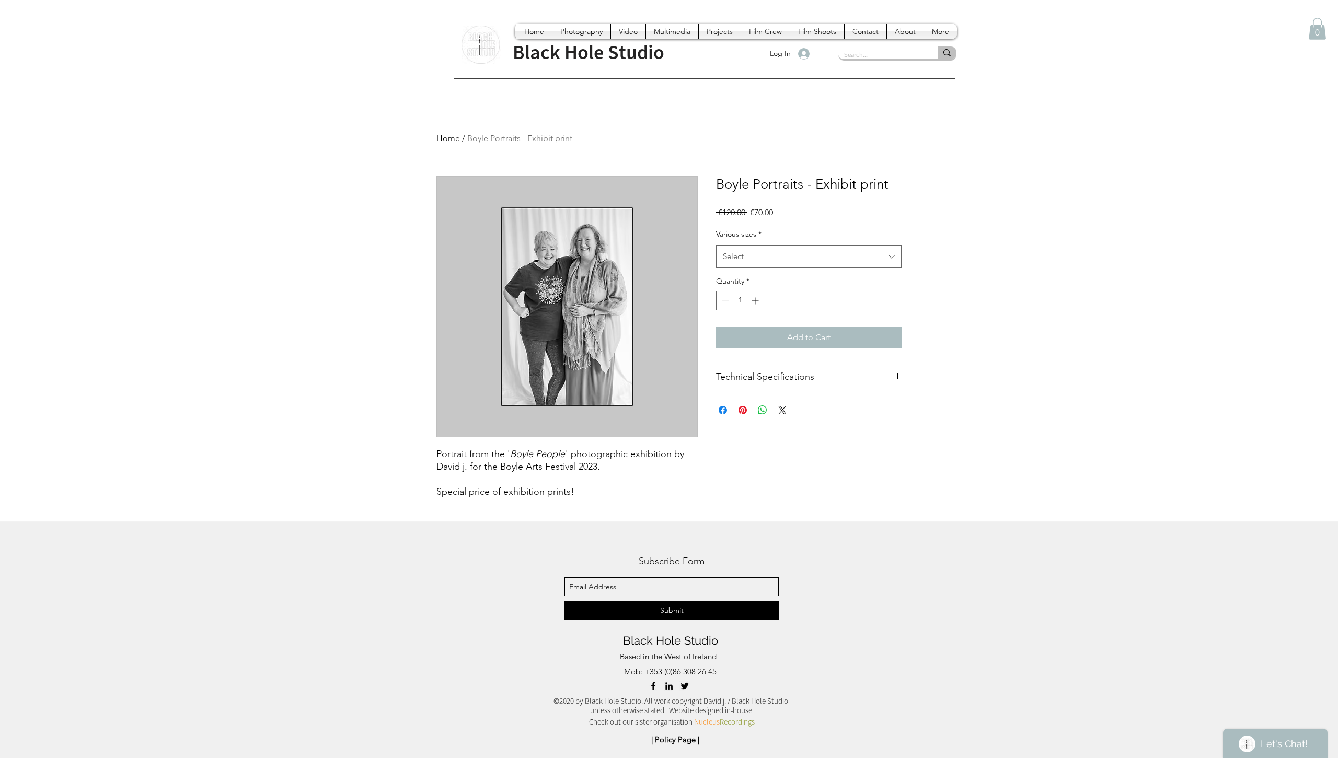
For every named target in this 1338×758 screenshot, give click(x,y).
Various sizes (739, 234)
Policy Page (675, 739)
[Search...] (947, 52)
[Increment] (756, 300)
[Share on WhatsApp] (762, 410)
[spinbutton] (740, 300)
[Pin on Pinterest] (742, 410)
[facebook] (653, 686)
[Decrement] (724, 300)
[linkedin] (669, 686)
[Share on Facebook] (723, 410)
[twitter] (684, 686)
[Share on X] (782, 410)
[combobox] (809, 256)
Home (448, 138)
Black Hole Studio (670, 640)
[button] (1317, 29)
